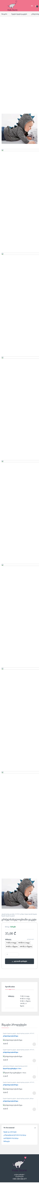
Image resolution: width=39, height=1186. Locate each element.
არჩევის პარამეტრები (32, 1044)
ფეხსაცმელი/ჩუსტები (8, 1066)
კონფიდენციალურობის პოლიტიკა (15, 1135)
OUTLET (17, 914)
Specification (10, 987)
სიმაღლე (8, 939)
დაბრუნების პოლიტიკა (11, 1138)
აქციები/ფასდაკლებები (8, 914)
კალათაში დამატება (20, 961)
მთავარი (4, 14)
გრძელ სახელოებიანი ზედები (28, 914)
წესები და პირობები (10, 1132)
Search (32, 6)
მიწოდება (7, 1141)
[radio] (11, 942)
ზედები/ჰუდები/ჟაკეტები (19, 14)
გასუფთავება (30, 939)
